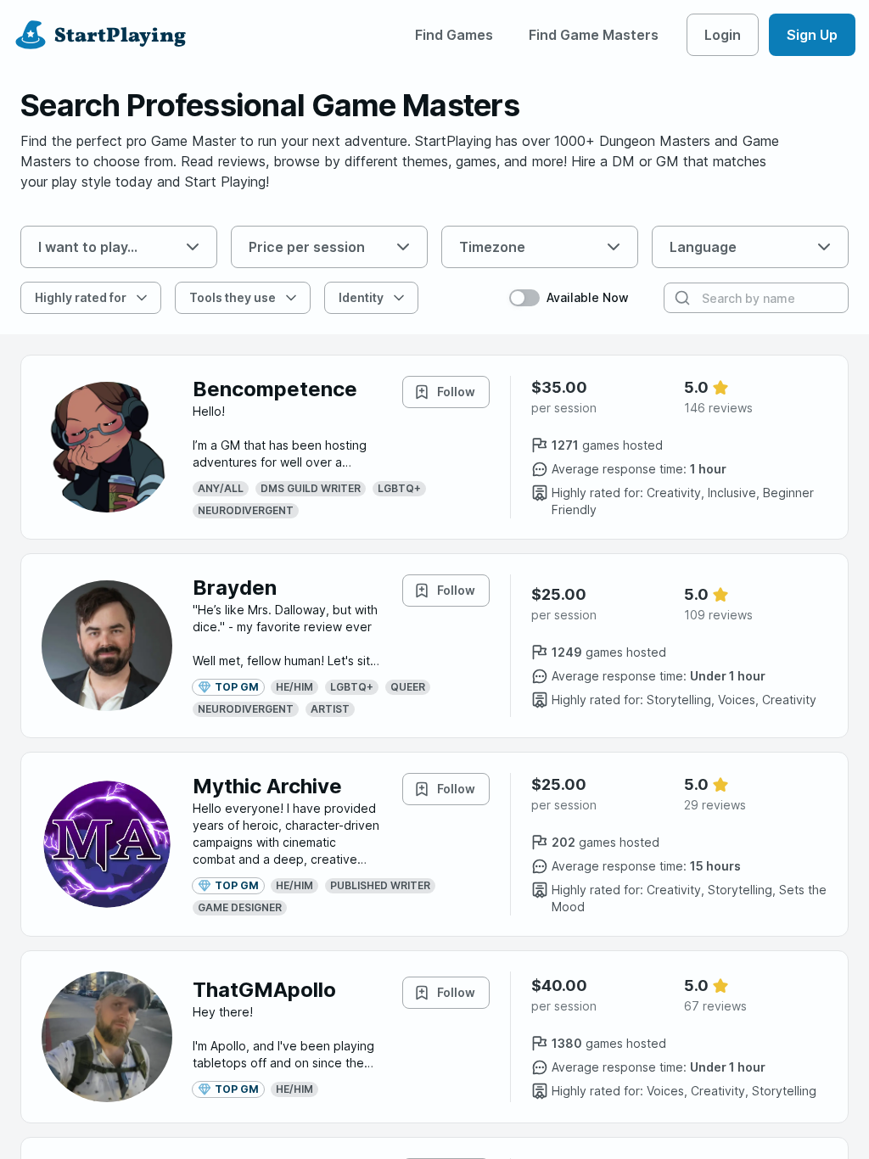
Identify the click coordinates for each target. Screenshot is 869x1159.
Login (722, 34)
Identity (361, 297)
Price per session (307, 246)
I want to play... (87, 246)
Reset (463, 297)
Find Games (454, 34)
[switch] (524, 297)
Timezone (492, 246)
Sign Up (812, 34)
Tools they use (232, 297)
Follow (456, 391)
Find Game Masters (594, 34)
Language (703, 246)
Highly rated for (80, 297)
